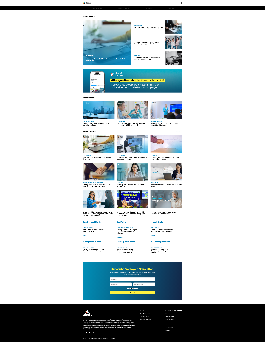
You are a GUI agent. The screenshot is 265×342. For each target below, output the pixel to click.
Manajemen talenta (156, 121)
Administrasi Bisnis (88, 227)
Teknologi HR (154, 182)
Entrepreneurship (169, 327)
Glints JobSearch (144, 322)
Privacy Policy (105, 338)
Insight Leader (121, 210)
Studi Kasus (167, 330)
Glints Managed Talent (145, 319)
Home (166, 313)
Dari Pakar (120, 182)
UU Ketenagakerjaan (156, 247)
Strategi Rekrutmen (88, 121)
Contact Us (113, 338)
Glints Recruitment (145, 316)
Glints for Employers (145, 313)
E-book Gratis (121, 121)
